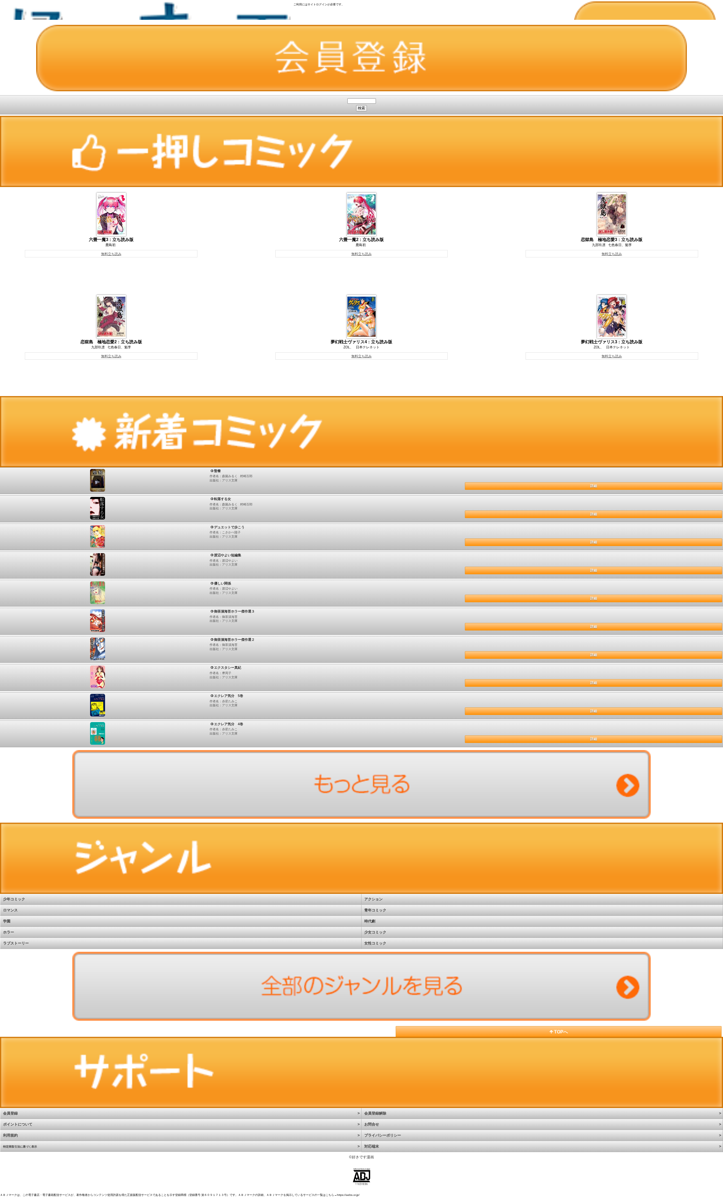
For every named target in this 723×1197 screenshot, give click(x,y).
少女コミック (375, 932)
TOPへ (560, 1031)
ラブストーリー (16, 943)
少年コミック (14, 899)
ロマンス (10, 910)
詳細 (593, 486)
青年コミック (375, 910)
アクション (373, 899)
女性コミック (375, 943)
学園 (6, 921)
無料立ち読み (111, 254)
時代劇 (369, 921)
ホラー (8, 932)
